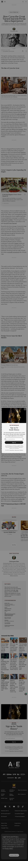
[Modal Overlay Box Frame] (14, 430)
